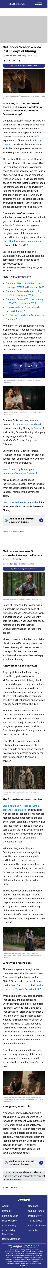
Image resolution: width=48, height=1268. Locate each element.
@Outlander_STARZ (13, 255)
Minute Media (17, 1246)
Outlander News (17, 532)
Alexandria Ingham (15, 56)
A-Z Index (33, 1230)
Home (5, 532)
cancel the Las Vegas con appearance (23, 241)
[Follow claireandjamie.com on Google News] (41, 520)
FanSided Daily (10, 1215)
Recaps (14, 1187)
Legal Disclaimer (37, 1225)
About (5, 1206)
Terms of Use (35, 1220)
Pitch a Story (35, 1215)
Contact (6, 1210)
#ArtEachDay (16, 263)
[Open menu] (4, 4)
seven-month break (30, 424)
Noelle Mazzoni (13, 564)
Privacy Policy (9, 1220)
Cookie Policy (9, 1225)
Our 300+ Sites (36, 1210)
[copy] (19, 61)
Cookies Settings (11, 1239)
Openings (33, 1206)
